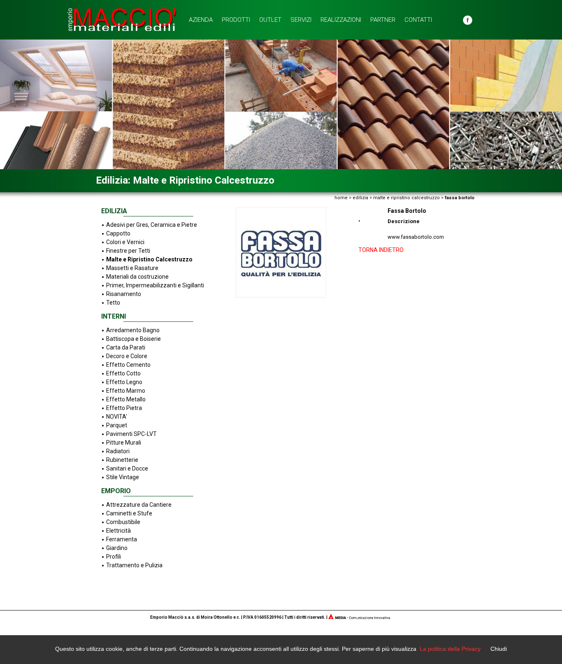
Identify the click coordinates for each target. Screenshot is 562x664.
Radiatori (118, 451)
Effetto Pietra (124, 408)
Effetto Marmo (125, 390)
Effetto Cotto (123, 373)
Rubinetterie (122, 460)
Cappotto (118, 233)
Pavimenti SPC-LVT (131, 434)
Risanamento (123, 294)
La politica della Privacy (450, 648)
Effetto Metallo (126, 399)
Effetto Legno (124, 382)
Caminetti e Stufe (129, 513)
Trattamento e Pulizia (134, 565)
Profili (113, 556)
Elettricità (118, 530)
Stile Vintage (122, 477)
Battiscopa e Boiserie (133, 338)
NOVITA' (116, 416)
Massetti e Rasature (132, 268)
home (341, 197)
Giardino (117, 548)
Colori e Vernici (125, 242)
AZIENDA (201, 19)
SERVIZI (300, 19)
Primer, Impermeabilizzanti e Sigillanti (155, 285)
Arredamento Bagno (133, 330)
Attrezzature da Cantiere (139, 504)
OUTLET (270, 19)
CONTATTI (418, 19)
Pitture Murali (123, 442)
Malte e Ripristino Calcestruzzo (149, 259)
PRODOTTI (236, 19)
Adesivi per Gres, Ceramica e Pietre (151, 224)
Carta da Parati (125, 347)
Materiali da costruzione (137, 276)
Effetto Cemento (128, 364)
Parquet (116, 425)
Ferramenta (121, 539)
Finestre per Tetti (128, 250)
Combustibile (123, 522)
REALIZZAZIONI (340, 19)
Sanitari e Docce (127, 468)
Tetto (113, 302)
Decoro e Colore (126, 356)
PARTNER (382, 19)
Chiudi (498, 648)
